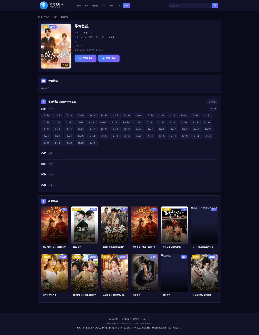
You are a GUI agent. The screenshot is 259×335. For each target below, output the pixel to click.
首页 (79, 5)
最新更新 (135, 319)
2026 (83, 37)
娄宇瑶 (89, 32)
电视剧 (95, 5)
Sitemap (146, 319)
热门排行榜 (113, 319)
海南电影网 (111, 323)
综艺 (103, 5)
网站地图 (125, 319)
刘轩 (83, 32)
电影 (86, 5)
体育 (119, 5)
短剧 (126, 5)
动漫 (111, 5)
